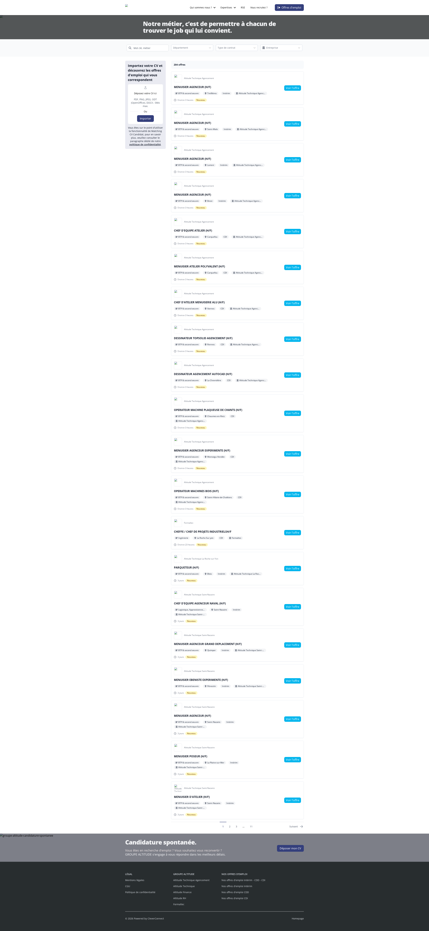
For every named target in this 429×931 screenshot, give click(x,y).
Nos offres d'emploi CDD (235, 892)
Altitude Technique (184, 886)
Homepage (298, 918)
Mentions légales (134, 880)
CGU (127, 886)
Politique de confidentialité (140, 892)
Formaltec (178, 904)
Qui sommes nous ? (201, 7)
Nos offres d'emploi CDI (235, 898)
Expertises (226, 7)
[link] (292, 88)
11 (251, 826)
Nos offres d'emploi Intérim (237, 886)
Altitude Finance (182, 892)
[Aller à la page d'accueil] (142, 7)
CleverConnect (156, 918)
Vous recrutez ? (258, 7)
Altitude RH (179, 898)
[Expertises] (234, 7)
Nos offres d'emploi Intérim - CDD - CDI (243, 880)
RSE (243, 7)
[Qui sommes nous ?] (214, 7)
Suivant (293, 826)
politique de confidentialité (145, 144)
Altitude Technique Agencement (191, 880)
